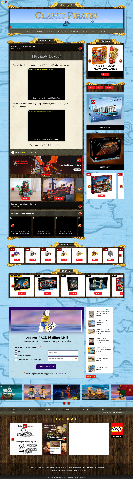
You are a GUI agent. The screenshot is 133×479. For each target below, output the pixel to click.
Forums (74, 31)
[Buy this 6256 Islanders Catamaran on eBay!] (46, 124)
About (103, 31)
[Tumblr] (76, 419)
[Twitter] (72, 419)
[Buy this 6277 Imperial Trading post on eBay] (46, 82)
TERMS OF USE (107, 413)
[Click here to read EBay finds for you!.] (80, 48)
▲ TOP (13, 413)
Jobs (85, 31)
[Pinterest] (71, 5)
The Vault (66, 409)
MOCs (49, 31)
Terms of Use (62, 374)
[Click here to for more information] (105, 58)
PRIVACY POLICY (117, 413)
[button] (43, 175)
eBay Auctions (16, 48)
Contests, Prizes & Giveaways (29, 360)
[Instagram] (64, 5)
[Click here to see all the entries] (80, 206)
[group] (46, 172)
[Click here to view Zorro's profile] (12, 152)
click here (58, 145)
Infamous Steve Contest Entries (23, 204)
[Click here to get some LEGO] (105, 112)
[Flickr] (67, 5)
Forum (85, 409)
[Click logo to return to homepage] (66, 14)
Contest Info (16, 206)
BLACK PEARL (105, 66)
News (39, 31)
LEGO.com (66, 271)
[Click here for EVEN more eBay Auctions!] (80, 214)
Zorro (22, 46)
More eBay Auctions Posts (22, 213)
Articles (109, 87)
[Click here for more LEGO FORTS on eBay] (91, 376)
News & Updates (24, 355)
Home (29, 31)
